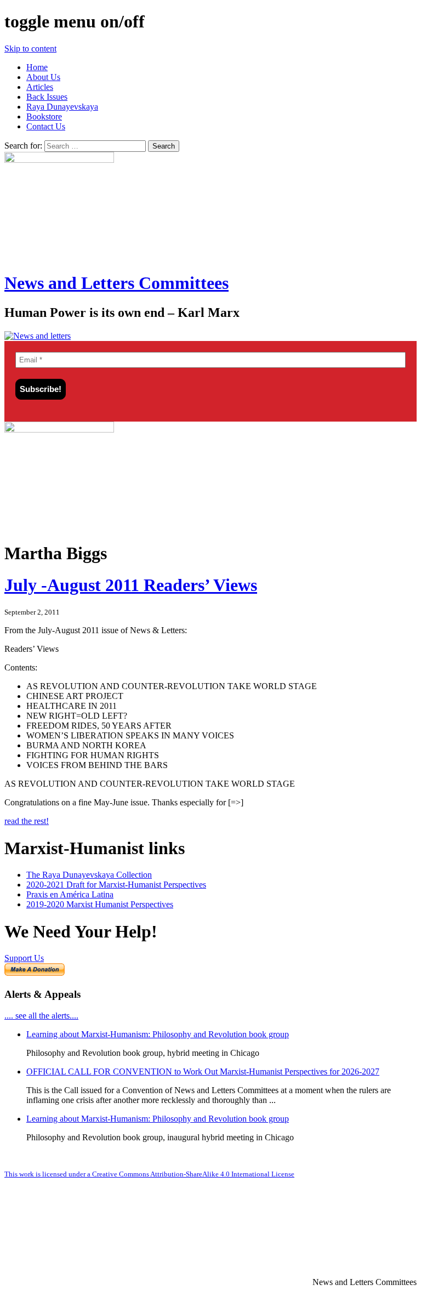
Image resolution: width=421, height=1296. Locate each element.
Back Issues (46, 96)
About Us (43, 77)
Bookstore (44, 116)
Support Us (24, 958)
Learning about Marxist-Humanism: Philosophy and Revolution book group (157, 1034)
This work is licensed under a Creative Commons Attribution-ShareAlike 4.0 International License (149, 1174)
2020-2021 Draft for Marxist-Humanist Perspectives (116, 884)
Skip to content (30, 48)
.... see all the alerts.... (41, 1015)
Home (37, 67)
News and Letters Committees (116, 283)
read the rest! (26, 821)
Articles (39, 87)
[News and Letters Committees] (37, 335)
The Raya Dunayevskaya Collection (89, 874)
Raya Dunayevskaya (62, 106)
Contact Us (45, 126)
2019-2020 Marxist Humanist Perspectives (99, 904)
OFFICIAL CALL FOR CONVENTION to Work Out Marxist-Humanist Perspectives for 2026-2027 (202, 1071)
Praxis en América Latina (69, 894)
